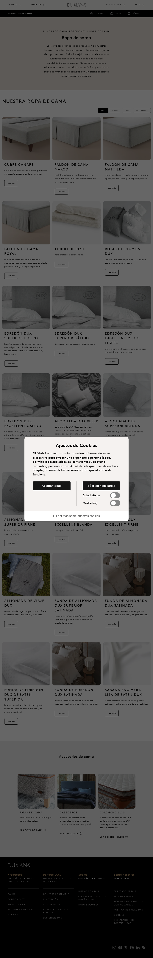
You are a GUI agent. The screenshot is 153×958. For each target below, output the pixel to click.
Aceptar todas (52, 485)
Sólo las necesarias (101, 485)
